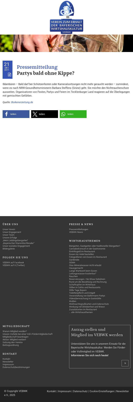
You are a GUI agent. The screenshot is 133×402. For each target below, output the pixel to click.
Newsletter (122, 391)
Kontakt (51, 391)
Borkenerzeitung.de (22, 102)
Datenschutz (80, 391)
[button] (16, 114)
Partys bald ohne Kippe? (45, 73)
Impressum (64, 391)
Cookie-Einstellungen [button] (102, 391)
